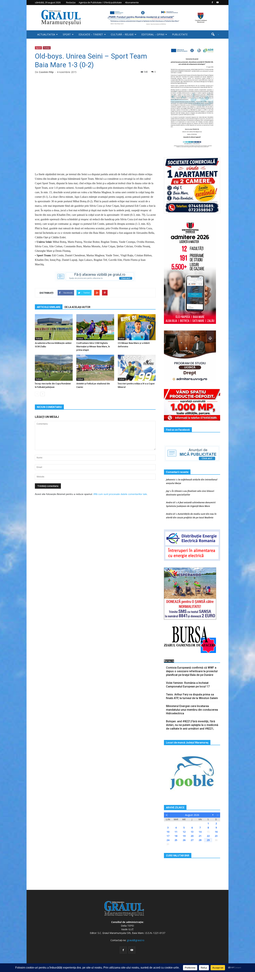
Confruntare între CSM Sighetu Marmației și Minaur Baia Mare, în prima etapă (93, 346)
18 (176, 836)
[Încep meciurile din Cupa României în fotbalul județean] (54, 368)
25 (176, 840)
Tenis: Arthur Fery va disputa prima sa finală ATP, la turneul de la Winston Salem (192, 696)
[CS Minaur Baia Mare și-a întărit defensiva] (137, 327)
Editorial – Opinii (152, 34)
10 (168, 831)
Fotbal (47, 47)
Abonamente (132, 2)
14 (200, 831)
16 (216, 831)
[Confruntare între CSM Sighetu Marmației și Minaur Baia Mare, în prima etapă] (95, 327)
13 (192, 831)
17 (168, 836)
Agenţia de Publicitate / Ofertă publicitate (100, 2)
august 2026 (192, 815)
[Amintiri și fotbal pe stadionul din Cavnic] (95, 368)
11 (176, 831)
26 (184, 840)
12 (184, 831)
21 (200, 836)
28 (200, 840)
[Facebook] (212, 2)
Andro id (170, 502)
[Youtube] (217, 2)
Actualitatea (46, 34)
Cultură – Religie (122, 34)
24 (168, 840)
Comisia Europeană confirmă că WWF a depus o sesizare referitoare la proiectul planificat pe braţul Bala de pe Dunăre (192, 671)
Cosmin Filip (46, 72)
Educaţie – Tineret (91, 34)
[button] (214, 34)
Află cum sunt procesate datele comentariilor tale (120, 494)
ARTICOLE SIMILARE (48, 307)
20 (192, 836)
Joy (167, 490)
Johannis (170, 479)
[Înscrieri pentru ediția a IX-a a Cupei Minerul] (137, 368)
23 (216, 836)
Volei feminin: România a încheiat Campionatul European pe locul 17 (188, 684)
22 (208, 836)
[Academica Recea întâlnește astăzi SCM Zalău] (54, 327)
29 (208, 840)
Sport (67, 34)
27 (192, 840)
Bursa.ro (169, 661)
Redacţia (70, 2)
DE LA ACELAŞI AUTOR (77, 307)
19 (184, 836)
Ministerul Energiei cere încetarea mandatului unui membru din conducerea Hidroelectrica (192, 709)
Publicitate (180, 34)
